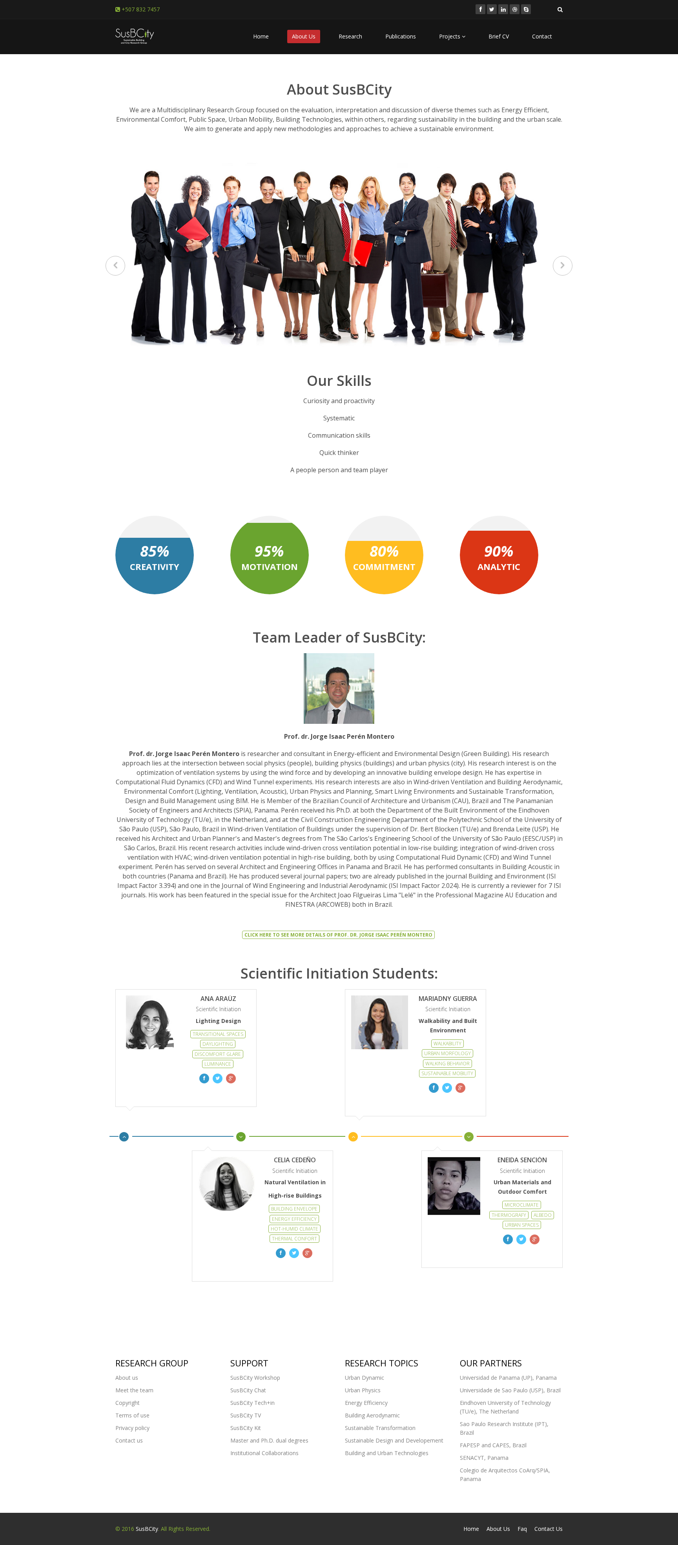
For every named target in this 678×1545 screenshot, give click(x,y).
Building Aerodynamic (372, 1415)
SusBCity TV (245, 1415)
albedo (543, 1215)
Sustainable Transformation (380, 1428)
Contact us (129, 1440)
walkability (447, 1043)
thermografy (509, 1215)
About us (126, 1377)
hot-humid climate (294, 1228)
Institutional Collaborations (264, 1453)
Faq (522, 1528)
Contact (542, 36)
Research (350, 36)
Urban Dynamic (364, 1377)
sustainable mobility (447, 1073)
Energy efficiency (294, 1219)
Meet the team (134, 1390)
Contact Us (548, 1528)
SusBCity (147, 1528)
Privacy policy (132, 1428)
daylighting (217, 1044)
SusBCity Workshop (255, 1377)
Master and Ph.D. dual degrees (269, 1440)
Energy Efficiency (366, 1402)
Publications (400, 36)
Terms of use (132, 1415)
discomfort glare (218, 1054)
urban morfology (447, 1053)
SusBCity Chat (248, 1390)
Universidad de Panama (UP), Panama (508, 1377)
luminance (217, 1064)
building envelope (294, 1208)
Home (261, 36)
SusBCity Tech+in (252, 1402)
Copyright (127, 1402)
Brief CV (498, 36)
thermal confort (294, 1238)
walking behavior (447, 1063)
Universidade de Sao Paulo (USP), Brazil (510, 1390)
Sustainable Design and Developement (394, 1440)
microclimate (522, 1205)
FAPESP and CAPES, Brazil (493, 1445)
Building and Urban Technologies (386, 1453)
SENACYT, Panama (484, 1457)
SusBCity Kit (245, 1428)
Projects (450, 36)
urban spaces (522, 1225)
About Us (303, 36)
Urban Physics (363, 1390)
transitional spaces (218, 1034)
